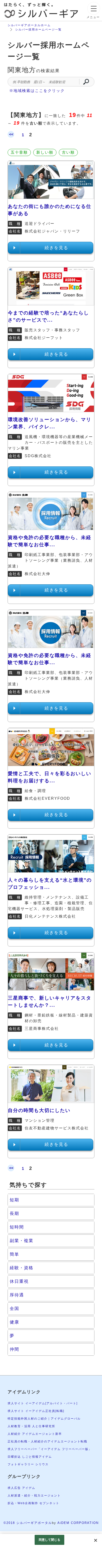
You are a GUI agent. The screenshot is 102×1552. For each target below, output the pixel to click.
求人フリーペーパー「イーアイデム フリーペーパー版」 (50, 1449)
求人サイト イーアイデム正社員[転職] (36, 1411)
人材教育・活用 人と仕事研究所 (31, 1426)
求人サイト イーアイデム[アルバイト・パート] (43, 1403)
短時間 (17, 1227)
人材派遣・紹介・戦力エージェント (34, 1495)
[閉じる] (95, 1540)
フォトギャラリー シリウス (28, 1464)
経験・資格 (21, 1267)
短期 (14, 1200)
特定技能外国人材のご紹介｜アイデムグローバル (44, 1418)
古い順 (68, 152)
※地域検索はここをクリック (37, 91)
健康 (14, 1322)
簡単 (14, 1254)
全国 (14, 1308)
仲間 (14, 1349)
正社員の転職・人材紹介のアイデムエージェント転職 (47, 1441)
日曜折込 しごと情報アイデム (30, 1456)
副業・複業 (21, 1240)
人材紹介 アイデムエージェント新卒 (35, 1434)
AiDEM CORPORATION (78, 1523)
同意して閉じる (49, 1540)
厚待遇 (17, 1295)
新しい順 (44, 152)
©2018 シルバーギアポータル (28, 1523)
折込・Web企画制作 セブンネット (33, 1503)
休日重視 (19, 1281)
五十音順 (19, 152)
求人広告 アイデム (21, 1488)
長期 (14, 1213)
